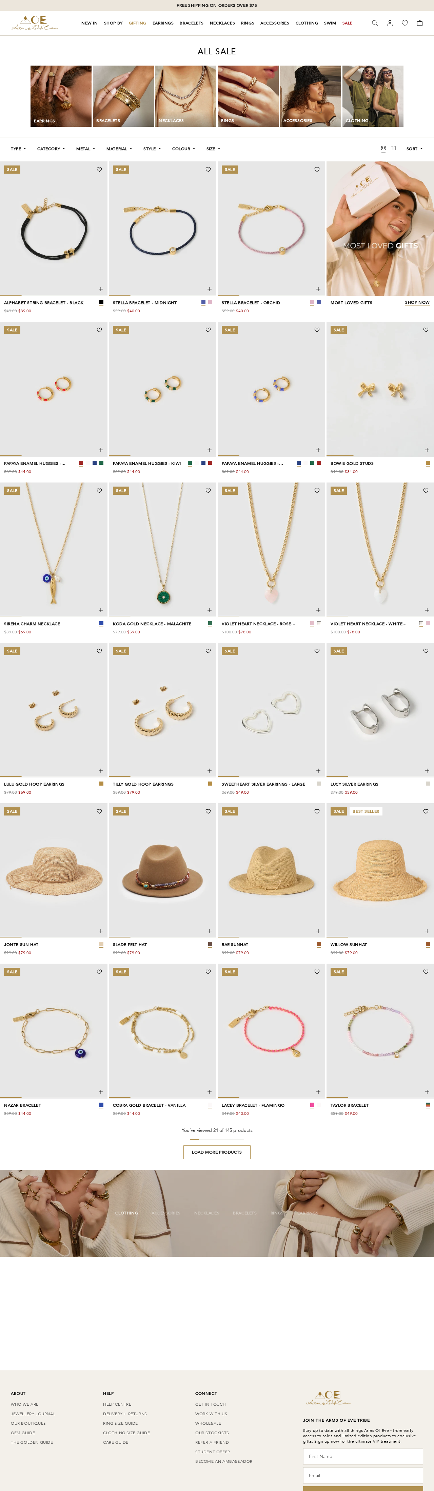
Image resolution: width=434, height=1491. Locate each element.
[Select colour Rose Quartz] (312, 623)
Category (48, 149)
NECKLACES (222, 23)
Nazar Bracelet (22, 1105)
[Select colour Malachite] (210, 623)
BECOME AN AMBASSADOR (224, 1461)
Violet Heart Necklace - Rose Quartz (256, 624)
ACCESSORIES (275, 23)
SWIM (330, 23)
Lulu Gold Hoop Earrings (34, 784)
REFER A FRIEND (212, 1442)
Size (210, 149)
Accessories (166, 1213)
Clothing (126, 1213)
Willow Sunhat (349, 944)
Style (149, 149)
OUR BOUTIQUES (28, 1423)
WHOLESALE (208, 1423)
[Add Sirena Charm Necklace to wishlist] (99, 491)
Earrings (308, 1213)
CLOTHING (307, 23)
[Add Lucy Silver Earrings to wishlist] (426, 651)
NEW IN (89, 23)
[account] (390, 23)
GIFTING (137, 23)
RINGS (247, 23)
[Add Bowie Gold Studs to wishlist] (426, 330)
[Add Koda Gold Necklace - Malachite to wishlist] (208, 491)
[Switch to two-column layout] (393, 149)
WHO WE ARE (25, 1404)
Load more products (217, 1152)
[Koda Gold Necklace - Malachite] (209, 610)
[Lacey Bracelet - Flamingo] (318, 1091)
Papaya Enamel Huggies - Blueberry (250, 463)
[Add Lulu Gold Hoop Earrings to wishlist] (99, 651)
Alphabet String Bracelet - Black (43, 302)
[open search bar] (375, 23)
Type (16, 149)
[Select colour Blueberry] (95, 463)
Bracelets (245, 1213)
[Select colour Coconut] (88, 463)
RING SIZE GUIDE (120, 1423)
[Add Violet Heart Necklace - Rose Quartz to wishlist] (317, 491)
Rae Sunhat (235, 944)
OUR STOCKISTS (212, 1433)
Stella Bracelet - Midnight (145, 302)
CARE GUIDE (116, 1442)
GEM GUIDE (23, 1433)
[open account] (390, 23)
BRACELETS (191, 23)
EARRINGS (163, 23)
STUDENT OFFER (212, 1452)
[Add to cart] (100, 289)
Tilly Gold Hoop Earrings (143, 784)
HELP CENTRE (117, 1404)
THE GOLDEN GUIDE (32, 1442)
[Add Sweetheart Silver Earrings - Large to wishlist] (317, 651)
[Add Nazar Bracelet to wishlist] (99, 972)
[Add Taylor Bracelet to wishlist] (426, 972)
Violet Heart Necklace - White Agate (366, 624)
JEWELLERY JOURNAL (33, 1414)
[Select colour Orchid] (210, 302)
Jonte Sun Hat (21, 944)
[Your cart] (419, 23)
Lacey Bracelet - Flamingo (253, 1105)
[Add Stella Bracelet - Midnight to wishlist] (208, 169)
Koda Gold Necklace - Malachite (152, 624)
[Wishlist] (404, 23)
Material (116, 149)
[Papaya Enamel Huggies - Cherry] (100, 449)
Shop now (417, 302)
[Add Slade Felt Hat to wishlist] (208, 811)
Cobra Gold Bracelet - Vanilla (149, 1105)
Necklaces (206, 1213)
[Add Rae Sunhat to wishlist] (317, 811)
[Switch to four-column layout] (383, 149)
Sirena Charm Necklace (32, 624)
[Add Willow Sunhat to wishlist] (426, 811)
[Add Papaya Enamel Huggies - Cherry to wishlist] (99, 330)
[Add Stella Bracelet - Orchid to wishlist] (317, 169)
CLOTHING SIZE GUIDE (126, 1433)
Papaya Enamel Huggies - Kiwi (147, 463)
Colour (181, 149)
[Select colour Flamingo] (312, 1105)
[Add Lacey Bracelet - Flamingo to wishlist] (317, 972)
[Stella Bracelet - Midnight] (209, 289)
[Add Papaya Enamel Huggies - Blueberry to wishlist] (317, 330)
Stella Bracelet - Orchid (251, 302)
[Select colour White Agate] (319, 623)
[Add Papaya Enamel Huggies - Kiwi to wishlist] (208, 330)
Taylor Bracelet (350, 1105)
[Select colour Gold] (428, 463)
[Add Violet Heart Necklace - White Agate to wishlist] (426, 491)
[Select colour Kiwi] (101, 463)
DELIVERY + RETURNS (125, 1414)
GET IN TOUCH (210, 1404)
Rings (277, 1213)
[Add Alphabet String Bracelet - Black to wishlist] (99, 169)
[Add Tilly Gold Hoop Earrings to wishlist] (208, 651)
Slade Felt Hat (130, 944)
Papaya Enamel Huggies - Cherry (32, 463)
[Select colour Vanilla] (210, 1105)
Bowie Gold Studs (352, 463)
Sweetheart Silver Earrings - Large (263, 784)
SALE (347, 23)
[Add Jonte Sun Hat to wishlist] (99, 811)
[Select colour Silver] (319, 784)
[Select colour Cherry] (81, 463)
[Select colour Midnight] (203, 302)
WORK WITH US (211, 1414)
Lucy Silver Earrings (355, 784)
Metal (83, 149)
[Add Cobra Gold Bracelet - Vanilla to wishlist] (208, 972)
